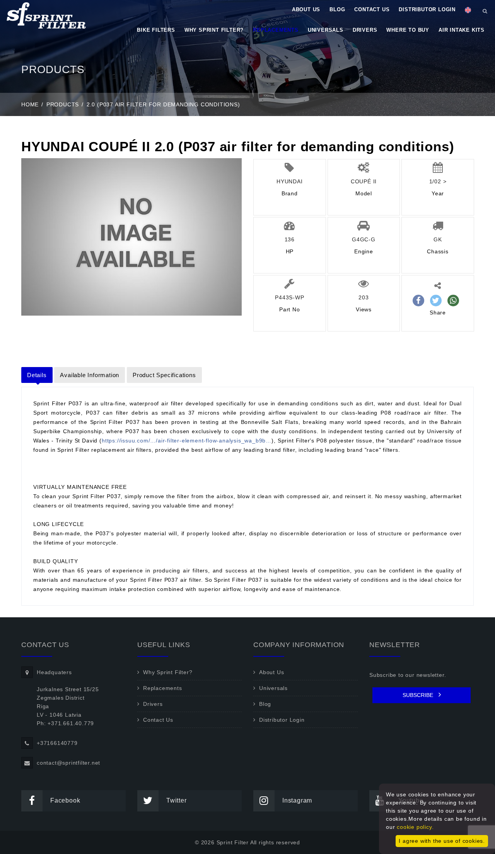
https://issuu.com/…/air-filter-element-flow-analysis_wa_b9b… (186, 440)
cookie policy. (415, 827)
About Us (306, 9)
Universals (325, 30)
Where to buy (407, 30)
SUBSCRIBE (419, 695)
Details (37, 375)
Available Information (89, 375)
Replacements (276, 30)
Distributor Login (427, 9)
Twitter (176, 800)
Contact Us (371, 9)
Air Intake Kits (462, 30)
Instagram (297, 800)
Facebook (65, 800)
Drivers (365, 30)
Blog (337, 9)
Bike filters (156, 30)
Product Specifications (164, 375)
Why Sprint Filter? (214, 30)
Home (30, 104)
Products (62, 104)
